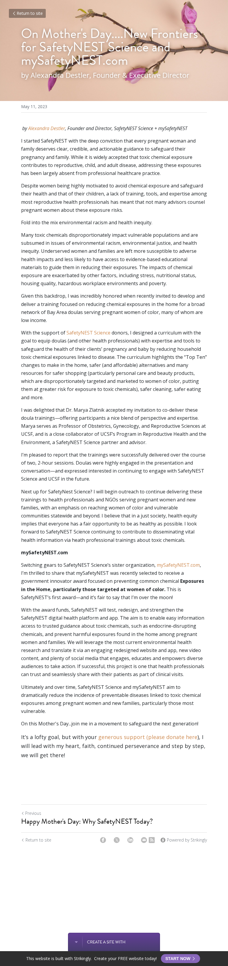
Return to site (30, 13)
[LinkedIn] (130, 840)
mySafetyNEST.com (178, 565)
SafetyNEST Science (88, 332)
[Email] (144, 840)
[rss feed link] (152, 840)
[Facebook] (103, 840)
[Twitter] (117, 840)
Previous (33, 813)
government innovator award (54, 581)
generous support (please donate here (147, 737)
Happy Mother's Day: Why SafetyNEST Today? (87, 821)
